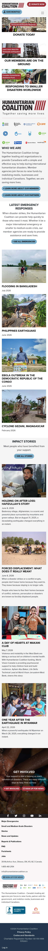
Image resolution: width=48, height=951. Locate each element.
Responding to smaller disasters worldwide (24, 88)
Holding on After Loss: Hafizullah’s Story (18, 502)
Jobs (3, 856)
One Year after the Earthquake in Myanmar (19, 721)
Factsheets (6, 851)
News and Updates (9, 836)
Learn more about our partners (21, 195)
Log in (5, 947)
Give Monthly (13, 12)
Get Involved (12, 788)
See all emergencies (24, 241)
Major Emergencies (10, 821)
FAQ (3, 846)
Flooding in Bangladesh (19, 286)
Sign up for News (34, 788)
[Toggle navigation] (42, 12)
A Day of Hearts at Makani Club (21, 644)
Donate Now (37, 4)
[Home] (13, 5)
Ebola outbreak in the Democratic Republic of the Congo (22, 378)
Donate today (24, 34)
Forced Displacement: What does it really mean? (22, 570)
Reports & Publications (11, 841)
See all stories (24, 456)
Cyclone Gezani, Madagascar (23, 426)
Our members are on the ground (24, 62)
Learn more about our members (21, 188)
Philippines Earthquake (19, 330)
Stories (4, 831)
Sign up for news (14, 877)
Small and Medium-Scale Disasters (16, 826)
